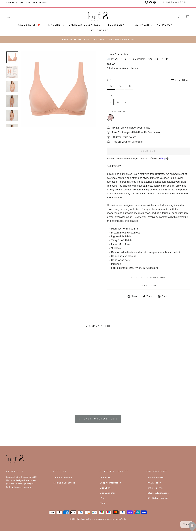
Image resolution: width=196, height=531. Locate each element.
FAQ (102, 498)
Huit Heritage (98, 30)
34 (120, 86)
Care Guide (148, 285)
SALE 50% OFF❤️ (29, 25)
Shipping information (148, 277)
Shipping (111, 68)
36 (129, 86)
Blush (110, 118)
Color (116, 111)
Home (110, 54)
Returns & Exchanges (64, 483)
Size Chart (105, 488)
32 (111, 86)
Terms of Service (155, 477)
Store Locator (40, 2)
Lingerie (55, 25)
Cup (110, 96)
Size (148, 80)
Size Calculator (107, 493)
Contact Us (11, 2)
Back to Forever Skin (100, 419)
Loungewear (118, 25)
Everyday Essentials (85, 25)
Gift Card (25, 2)
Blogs (102, 503)
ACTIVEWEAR (166, 25)
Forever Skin (121, 54)
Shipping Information (110, 483)
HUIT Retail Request (157, 498)
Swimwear (142, 25)
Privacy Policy (154, 483)
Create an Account (62, 477)
